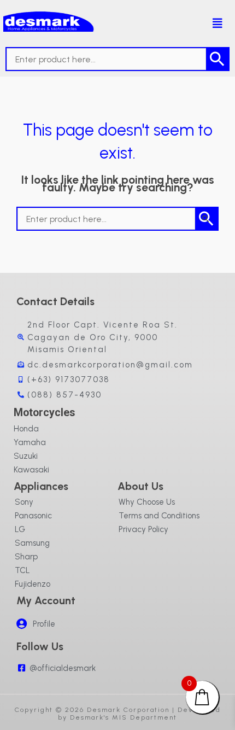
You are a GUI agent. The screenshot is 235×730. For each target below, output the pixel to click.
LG (20, 529)
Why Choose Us (147, 502)
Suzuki (26, 456)
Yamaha (30, 442)
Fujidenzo (32, 584)
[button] (211, 23)
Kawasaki (31, 470)
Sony (24, 502)
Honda (26, 429)
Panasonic (33, 516)
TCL (22, 570)
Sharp (26, 557)
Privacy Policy (143, 529)
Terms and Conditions (159, 516)
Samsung (32, 543)
